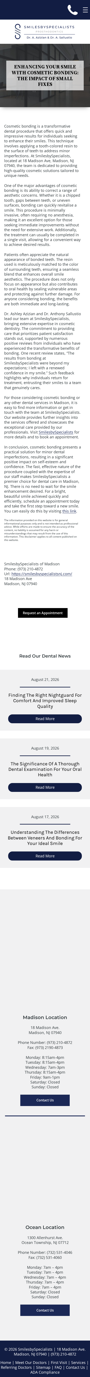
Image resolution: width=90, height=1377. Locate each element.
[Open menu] (85, 10)
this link (69, 511)
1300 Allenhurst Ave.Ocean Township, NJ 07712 (45, 1240)
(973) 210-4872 (59, 1042)
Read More (55, 719)
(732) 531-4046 (59, 1252)
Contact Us (45, 1100)
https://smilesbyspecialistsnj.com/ (42, 573)
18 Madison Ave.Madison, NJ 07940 (45, 1030)
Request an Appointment (43, 613)
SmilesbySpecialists (56, 432)
